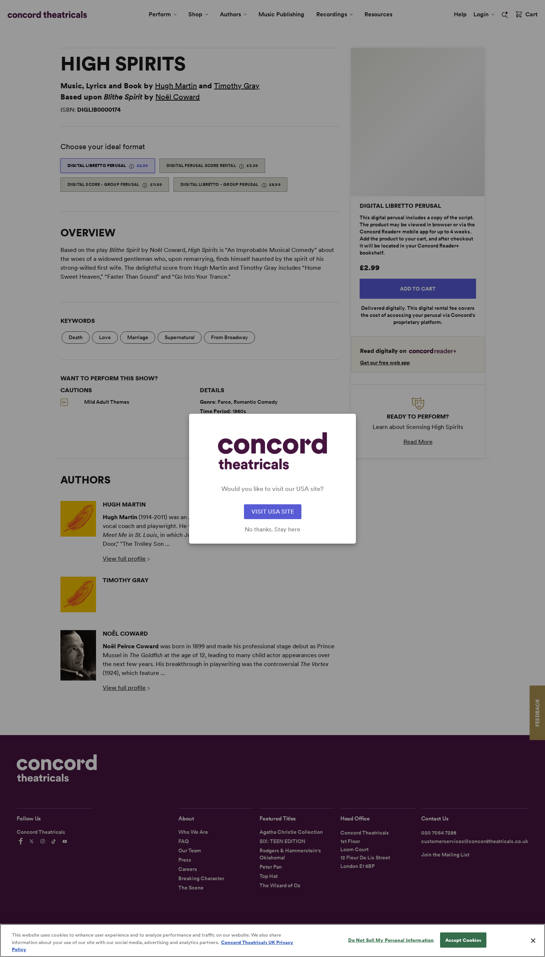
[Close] (533, 941)
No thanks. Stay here (272, 529)
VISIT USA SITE (272, 511)
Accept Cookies (463, 940)
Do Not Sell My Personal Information (391, 940)
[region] (272, 940)
